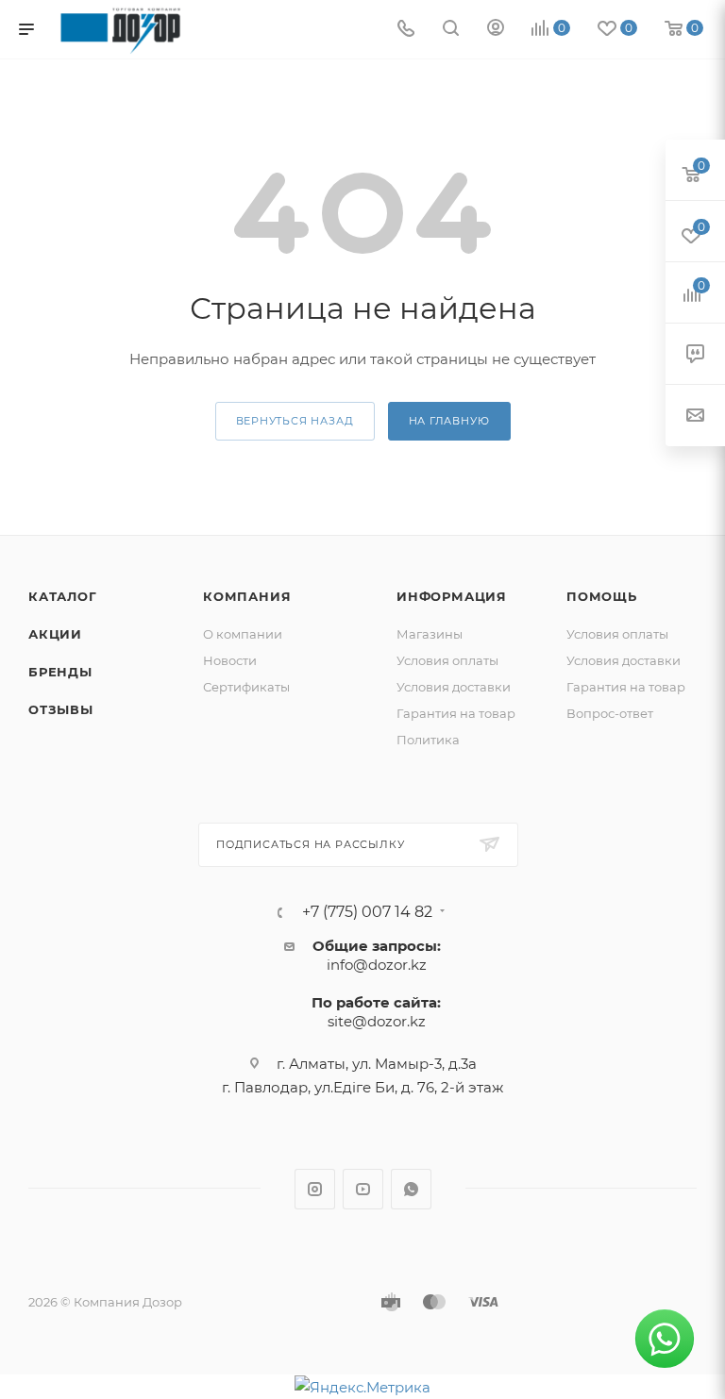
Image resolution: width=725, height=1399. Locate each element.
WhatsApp (411, 1189)
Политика (428, 739)
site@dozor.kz (377, 1021)
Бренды (60, 671)
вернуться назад (295, 420)
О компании (242, 633)
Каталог (62, 596)
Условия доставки (453, 686)
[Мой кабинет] (495, 30)
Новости (230, 660)
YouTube (363, 1189)
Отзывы (60, 709)
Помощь (601, 596)
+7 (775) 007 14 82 (367, 912)
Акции (55, 633)
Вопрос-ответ (609, 713)
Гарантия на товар (455, 713)
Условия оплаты (447, 660)
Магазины (429, 633)
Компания (247, 596)
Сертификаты (246, 686)
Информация (451, 596)
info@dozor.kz (377, 965)
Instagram (315, 1189)
